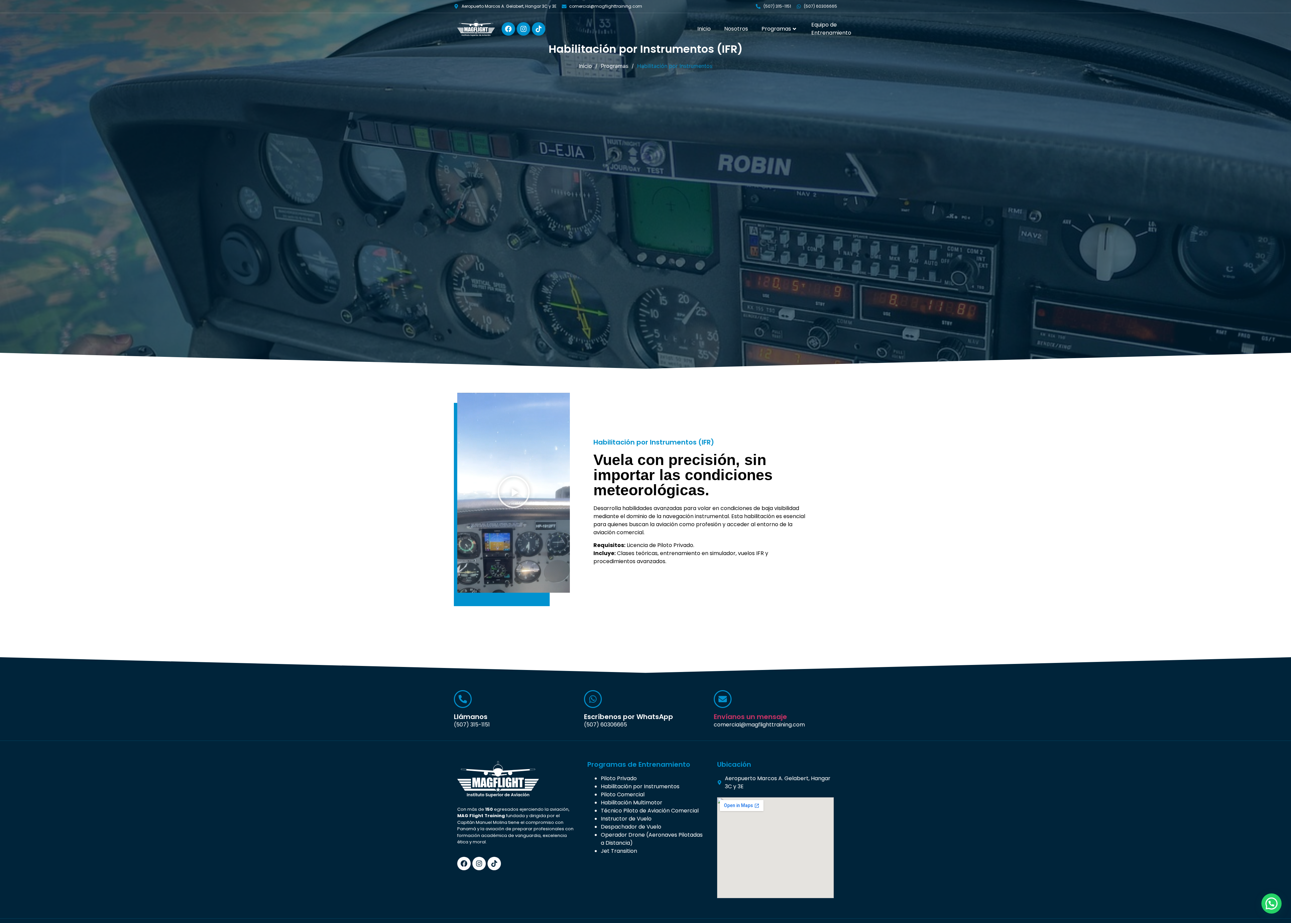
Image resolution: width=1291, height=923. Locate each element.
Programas (776, 29)
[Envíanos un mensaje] (723, 699)
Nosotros (736, 29)
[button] (514, 493)
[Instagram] (523, 29)
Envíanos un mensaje (750, 716)
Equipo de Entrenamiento (831, 29)
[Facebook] (508, 29)
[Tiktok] (538, 29)
